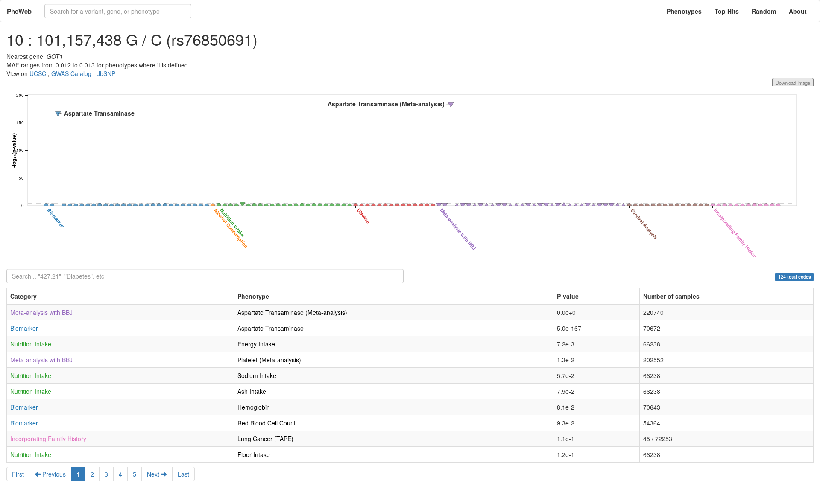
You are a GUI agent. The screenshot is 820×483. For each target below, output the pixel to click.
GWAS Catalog (71, 73)
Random (764, 11)
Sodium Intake (256, 375)
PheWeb (19, 11)
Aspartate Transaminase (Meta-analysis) (292, 312)
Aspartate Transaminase (270, 328)
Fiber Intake (253, 454)
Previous (53, 474)
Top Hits (727, 11)
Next (154, 474)
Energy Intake (256, 344)
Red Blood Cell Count (266, 423)
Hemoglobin (253, 407)
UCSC (37, 73)
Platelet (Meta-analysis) (269, 359)
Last (183, 474)
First (18, 474)
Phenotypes (684, 11)
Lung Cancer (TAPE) (265, 438)
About (798, 11)
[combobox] (117, 11)
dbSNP (106, 73)
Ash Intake (251, 391)
